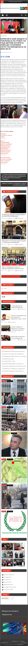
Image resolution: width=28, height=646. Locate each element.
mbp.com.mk (12, 218)
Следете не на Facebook (10, 276)
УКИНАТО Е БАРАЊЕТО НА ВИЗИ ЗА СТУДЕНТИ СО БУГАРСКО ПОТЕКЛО (14, 184)
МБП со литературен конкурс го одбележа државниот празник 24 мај (12, 267)
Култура (6, 579)
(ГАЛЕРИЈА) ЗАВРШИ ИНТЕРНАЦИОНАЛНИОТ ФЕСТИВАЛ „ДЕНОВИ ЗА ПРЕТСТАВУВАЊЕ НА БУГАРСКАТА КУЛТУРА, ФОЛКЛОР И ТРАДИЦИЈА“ (14, 177)
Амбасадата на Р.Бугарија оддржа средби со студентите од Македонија (14, 241)
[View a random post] (25, 15)
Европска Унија (8, 574)
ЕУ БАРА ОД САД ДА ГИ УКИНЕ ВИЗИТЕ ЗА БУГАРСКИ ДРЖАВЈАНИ (13, 215)
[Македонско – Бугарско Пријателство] (3, 15)
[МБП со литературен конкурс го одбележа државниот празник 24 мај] (14, 256)
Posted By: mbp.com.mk (7, 52)
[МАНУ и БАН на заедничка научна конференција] (5, 337)
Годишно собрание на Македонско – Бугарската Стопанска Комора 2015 (17, 328)
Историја (6, 577)
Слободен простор (6, 433)
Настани (3, 31)
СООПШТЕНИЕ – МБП (9, 361)
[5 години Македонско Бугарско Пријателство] (5, 307)
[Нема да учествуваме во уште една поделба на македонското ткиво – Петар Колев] (5, 316)
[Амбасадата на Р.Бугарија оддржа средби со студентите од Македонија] (14, 229)
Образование (7, 584)
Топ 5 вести (9, 31)
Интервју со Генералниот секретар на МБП (6, 135)
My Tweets (4, 288)
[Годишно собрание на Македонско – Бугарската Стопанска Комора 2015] (5, 328)
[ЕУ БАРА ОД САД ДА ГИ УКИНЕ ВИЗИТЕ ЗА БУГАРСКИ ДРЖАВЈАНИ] (14, 203)
